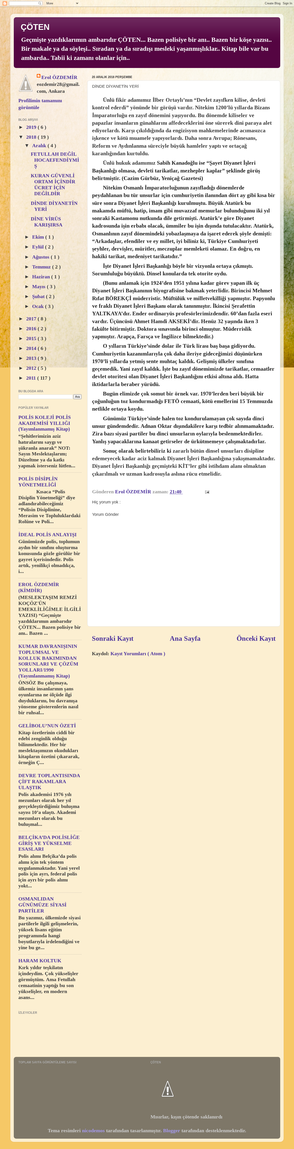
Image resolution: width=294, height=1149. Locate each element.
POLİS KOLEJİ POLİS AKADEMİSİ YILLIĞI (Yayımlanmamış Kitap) (44, 423)
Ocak (38, 306)
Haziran (41, 276)
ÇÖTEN (35, 27)
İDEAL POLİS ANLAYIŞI (47, 534)
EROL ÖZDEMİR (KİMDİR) (38, 587)
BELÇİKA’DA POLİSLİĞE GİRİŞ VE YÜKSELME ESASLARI (49, 843)
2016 (32, 328)
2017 (32, 319)
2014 (32, 348)
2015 (32, 338)
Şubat (39, 296)
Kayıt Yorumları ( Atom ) (137, 653)
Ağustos (41, 257)
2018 (32, 137)
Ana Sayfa (185, 638)
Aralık (40, 145)
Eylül (38, 247)
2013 (32, 358)
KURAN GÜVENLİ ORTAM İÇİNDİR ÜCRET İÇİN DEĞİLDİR (53, 184)
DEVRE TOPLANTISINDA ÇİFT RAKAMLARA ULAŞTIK (49, 781)
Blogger (171, 1130)
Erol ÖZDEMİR (59, 77)
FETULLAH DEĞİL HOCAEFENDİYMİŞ (55, 160)
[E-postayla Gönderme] (207, 491)
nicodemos (93, 1130)
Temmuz (42, 267)
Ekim (38, 237)
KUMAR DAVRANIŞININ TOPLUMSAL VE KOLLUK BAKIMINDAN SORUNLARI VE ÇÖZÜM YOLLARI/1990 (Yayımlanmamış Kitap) (48, 661)
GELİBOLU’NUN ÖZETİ (47, 725)
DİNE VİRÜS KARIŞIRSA (46, 222)
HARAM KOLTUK (39, 960)
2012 (32, 368)
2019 (32, 127)
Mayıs (39, 286)
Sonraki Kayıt (112, 638)
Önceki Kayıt (256, 638)
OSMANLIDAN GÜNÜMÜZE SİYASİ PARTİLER (42, 905)
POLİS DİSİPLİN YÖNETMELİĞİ (38, 482)
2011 (31, 378)
